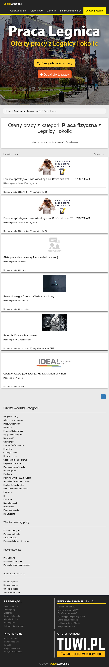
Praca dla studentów (12, 561)
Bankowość (8, 438)
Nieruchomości (10, 503)
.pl (13, 4)
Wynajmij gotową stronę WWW (71, 616)
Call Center (8, 441)
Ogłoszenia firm (18, 10)
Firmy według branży (70, 10)
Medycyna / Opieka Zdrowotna (17, 477)
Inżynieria (7, 492)
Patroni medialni (11, 641)
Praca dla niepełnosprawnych (16, 564)
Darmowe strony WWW (68, 609)
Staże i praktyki (10, 537)
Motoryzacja (8, 506)
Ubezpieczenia (10, 456)
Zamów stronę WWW (67, 613)
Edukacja (7, 427)
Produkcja (7, 474)
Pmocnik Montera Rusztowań (20, 335)
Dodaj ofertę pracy (56, 74)
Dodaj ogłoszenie (94, 10)
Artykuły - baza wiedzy (14, 625)
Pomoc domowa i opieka (14, 467)
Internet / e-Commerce (13, 445)
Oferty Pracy (37, 10)
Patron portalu (10, 638)
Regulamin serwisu (12, 648)
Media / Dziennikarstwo (13, 485)
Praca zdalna (9, 557)
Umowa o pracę (10, 581)
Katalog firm (9, 622)
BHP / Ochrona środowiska (15, 488)
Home (8, 111)
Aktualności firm (11, 619)
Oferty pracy (9, 609)
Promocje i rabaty (12, 616)
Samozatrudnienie (11, 592)
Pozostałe (7, 499)
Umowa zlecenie (10, 585)
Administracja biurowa (13, 420)
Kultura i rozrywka (11, 510)
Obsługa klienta (10, 452)
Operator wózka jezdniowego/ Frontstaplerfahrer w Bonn (35, 373)
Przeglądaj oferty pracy (56, 63)
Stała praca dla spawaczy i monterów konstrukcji (30, 257)
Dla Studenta (9, 513)
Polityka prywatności (13, 651)
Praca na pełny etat (12, 530)
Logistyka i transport (12, 463)
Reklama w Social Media (69, 622)
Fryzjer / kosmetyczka (13, 434)
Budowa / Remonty (11, 423)
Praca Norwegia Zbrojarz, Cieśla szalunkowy (28, 296)
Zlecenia (51, 10)
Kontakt (7, 645)
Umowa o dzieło (10, 588)
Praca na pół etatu (11, 533)
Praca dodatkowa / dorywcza (16, 541)
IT (4, 495)
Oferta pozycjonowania (68, 619)
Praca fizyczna (9, 470)
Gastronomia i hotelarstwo (15, 459)
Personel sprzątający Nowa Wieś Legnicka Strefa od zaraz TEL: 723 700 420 (47, 179)
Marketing (7, 449)
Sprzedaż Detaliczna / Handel (16, 481)
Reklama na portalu (66, 606)
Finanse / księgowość (13, 430)
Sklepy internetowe (66, 626)
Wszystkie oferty (10, 416)
